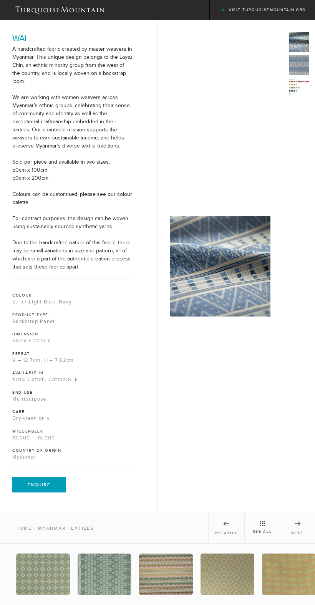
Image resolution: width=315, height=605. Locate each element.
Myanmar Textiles (66, 528)
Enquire (39, 484)
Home (23, 528)
